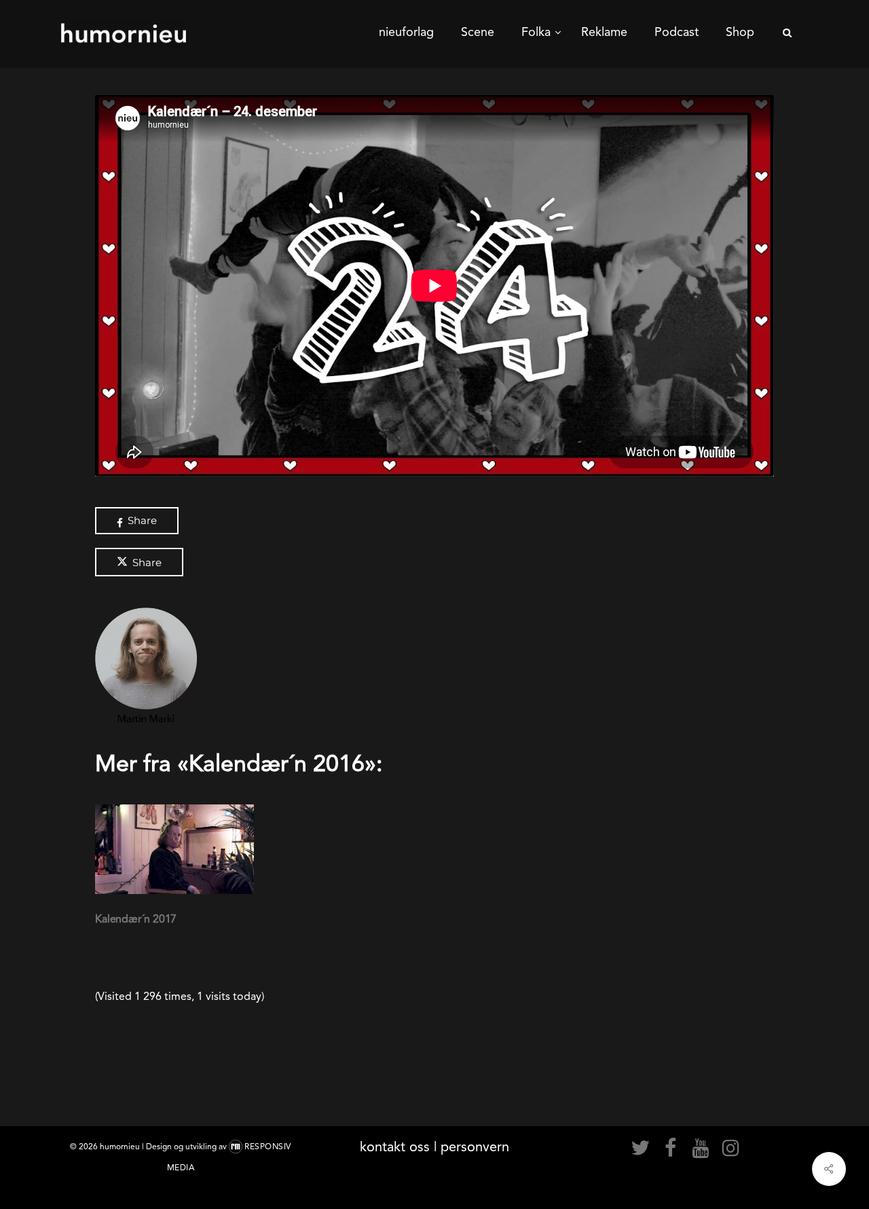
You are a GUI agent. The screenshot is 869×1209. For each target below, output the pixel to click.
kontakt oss (395, 1146)
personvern (475, 1146)
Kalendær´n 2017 (136, 918)
